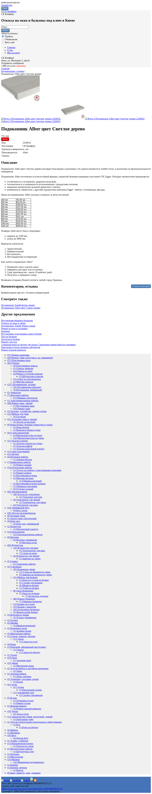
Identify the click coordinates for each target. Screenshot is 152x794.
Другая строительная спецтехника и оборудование (34, 722)
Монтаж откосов (23, 382)
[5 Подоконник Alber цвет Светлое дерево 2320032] (30, 121)
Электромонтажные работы (22, 400)
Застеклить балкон (10, 339)
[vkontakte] (31, 780)
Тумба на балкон (29, 588)
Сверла (18, 649)
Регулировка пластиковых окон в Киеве (21, 334)
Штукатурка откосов (31, 376)
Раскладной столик (30, 690)
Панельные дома (23, 719)
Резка (11, 644)
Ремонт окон (21, 408)
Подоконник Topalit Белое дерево (18, 305)
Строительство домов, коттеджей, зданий (29, 716)
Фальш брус (20, 738)
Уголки (12, 620)
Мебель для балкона (25, 577)
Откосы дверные (23, 368)
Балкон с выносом (24, 607)
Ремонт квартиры (18, 355)
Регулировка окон (23, 406)
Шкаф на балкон (29, 585)
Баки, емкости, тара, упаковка (24, 773)
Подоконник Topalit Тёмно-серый (18, 326)
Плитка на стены (23, 746)
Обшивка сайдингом (25, 398)
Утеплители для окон (25, 505)
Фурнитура (15, 545)
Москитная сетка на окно (27, 435)
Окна (12, 657)
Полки (18, 682)
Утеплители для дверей (26, 499)
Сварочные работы (24, 564)
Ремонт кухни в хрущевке (14, 328)
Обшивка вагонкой (30, 481)
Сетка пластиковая (18, 451)
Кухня (12, 698)
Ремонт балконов (24, 599)
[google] (5, 780)
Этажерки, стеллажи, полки (23, 679)
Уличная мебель (16, 674)
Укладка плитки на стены (27, 443)
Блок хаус (13, 521)
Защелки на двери (30, 558)
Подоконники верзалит (27, 387)
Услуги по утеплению (26, 494)
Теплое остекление (24, 422)
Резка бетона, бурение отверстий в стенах (30, 424)
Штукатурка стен (23, 751)
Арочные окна (22, 660)
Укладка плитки (17, 440)
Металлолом (15, 757)
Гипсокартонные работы (27, 534)
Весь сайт (9, 42)
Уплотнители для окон (32, 550)
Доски (12, 711)
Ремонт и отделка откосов (28, 374)
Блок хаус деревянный (26, 524)
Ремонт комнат (22, 473)
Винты (18, 770)
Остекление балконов (26, 609)
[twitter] (25, 780)
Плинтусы (14, 526)
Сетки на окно (28, 553)
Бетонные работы (17, 457)
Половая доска (16, 516)
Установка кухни (23, 700)
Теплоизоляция (17, 491)
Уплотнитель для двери (32, 502)
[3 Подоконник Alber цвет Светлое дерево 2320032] (73, 118)
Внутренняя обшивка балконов (17, 320)
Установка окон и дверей (22, 419)
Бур (16, 724)
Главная (11, 47)
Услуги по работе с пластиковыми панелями (37, 470)
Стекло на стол (28, 641)
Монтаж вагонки (23, 478)
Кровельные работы (19, 462)
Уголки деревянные (24, 617)
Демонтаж (14, 392)
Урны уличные (22, 676)
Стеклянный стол (23, 692)
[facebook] (15, 780)
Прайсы (8, 36)
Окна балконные (23, 591)
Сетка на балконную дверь (34, 572)
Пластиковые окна (18, 360)
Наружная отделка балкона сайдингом (20, 347)
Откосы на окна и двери (13, 323)
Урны (17, 671)
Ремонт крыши (22, 465)
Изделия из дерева (18, 615)
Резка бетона (21, 427)
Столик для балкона (30, 582)
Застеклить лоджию (36, 596)
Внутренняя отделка (25, 475)
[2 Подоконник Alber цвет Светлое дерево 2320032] (31, 118)
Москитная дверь (23, 666)
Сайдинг (13, 454)
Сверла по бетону (29, 652)
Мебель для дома (18, 414)
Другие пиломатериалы (21, 513)
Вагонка (13, 537)
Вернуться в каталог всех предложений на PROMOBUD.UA (32, 788)
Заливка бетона (22, 459)
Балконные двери (24, 569)
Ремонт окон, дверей (20, 403)
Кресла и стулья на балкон (34, 580)
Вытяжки (13, 732)
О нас (10, 50)
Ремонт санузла (9, 342)
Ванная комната (17, 706)
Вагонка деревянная (25, 540)
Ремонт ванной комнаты (13, 350)
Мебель (12, 730)
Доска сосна (21, 714)
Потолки (13, 754)
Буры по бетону (28, 727)
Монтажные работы (19, 633)
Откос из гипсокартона (27, 379)
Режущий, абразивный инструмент (26, 647)
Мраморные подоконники (28, 762)
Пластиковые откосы (25, 365)
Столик (18, 687)
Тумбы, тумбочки (17, 741)
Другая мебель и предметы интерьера (27, 668)
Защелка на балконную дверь (35, 574)
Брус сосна (20, 510)
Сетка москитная (18, 432)
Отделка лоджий (23, 489)
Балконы (5, 331)
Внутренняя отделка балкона (29, 483)
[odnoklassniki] (35, 780)
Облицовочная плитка (20, 743)
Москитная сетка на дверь (28, 438)
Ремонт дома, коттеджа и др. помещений (30, 357)
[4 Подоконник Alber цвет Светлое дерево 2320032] (115, 118)
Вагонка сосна (28, 542)
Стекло (18, 639)
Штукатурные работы (20, 749)
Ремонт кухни (22, 703)
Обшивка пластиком (25, 486)
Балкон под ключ (24, 604)
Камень (12, 765)
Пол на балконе (9, 336)
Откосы (13, 363)
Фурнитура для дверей (26, 556)
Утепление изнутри (30, 497)
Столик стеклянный (31, 695)
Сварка (12, 561)
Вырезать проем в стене (27, 430)
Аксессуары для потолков (22, 518)
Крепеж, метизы (17, 767)
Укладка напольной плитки (28, 449)
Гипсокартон (16, 532)
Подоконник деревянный (27, 390)
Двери (12, 663)
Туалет (12, 655)
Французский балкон (25, 612)
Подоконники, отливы (21, 384)
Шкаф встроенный (24, 625)
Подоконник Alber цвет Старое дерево (20, 308)
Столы (12, 684)
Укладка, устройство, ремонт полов (26, 411)
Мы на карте (13, 52)
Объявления (10, 39)
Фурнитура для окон (25, 548)
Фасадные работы (17, 395)
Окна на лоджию (29, 593)
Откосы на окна (22, 371)
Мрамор (13, 759)
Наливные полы (17, 628)
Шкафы (12, 623)
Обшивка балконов (30, 601)
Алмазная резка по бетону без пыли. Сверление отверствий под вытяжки (38, 344)
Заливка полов (22, 631)
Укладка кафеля (22, 446)
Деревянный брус (18, 507)
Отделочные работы (19, 467)
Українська (6, 5)
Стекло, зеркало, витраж (21, 636)
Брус (11, 735)
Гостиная (19, 416)
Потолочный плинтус (25, 529)
